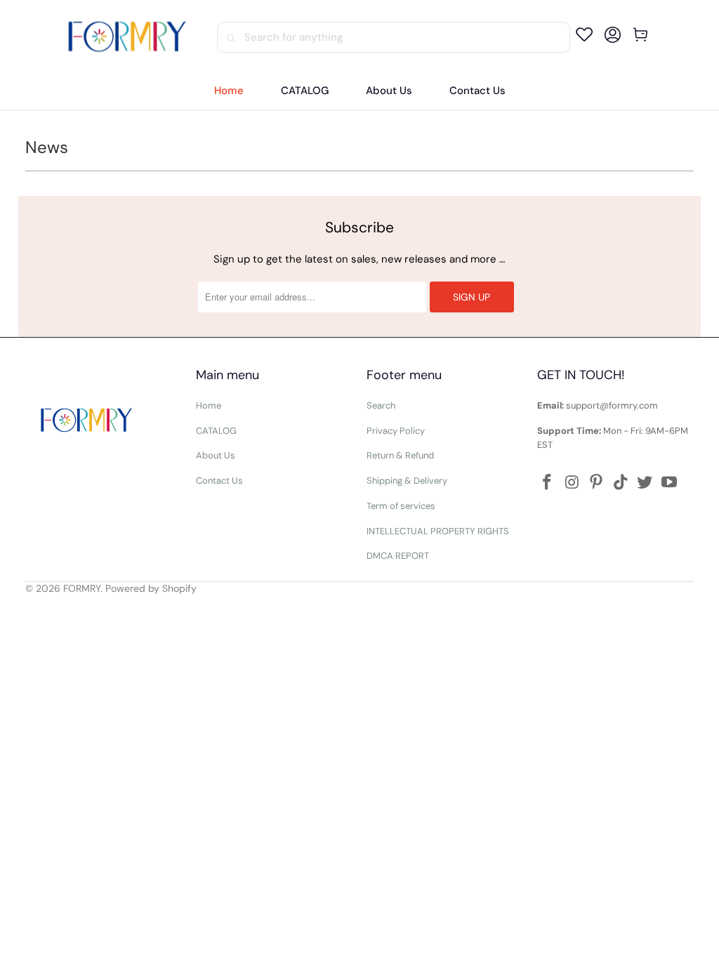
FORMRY (81, 588)
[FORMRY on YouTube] (669, 483)
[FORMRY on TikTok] (620, 483)
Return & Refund (400, 455)
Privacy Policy (396, 431)
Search (381, 405)
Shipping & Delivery (407, 481)
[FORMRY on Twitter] (645, 483)
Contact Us (219, 481)
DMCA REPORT (398, 556)
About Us (215, 455)
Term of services (401, 506)
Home (208, 405)
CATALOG (216, 431)
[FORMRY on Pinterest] (596, 483)
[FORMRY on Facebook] (547, 483)
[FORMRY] (127, 36)
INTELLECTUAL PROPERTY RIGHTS (438, 531)
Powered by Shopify (151, 588)
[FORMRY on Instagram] (572, 483)
